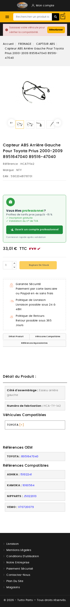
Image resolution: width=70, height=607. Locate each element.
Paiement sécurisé (19, 568)
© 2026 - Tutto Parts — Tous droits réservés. (35, 600)
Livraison (12, 544)
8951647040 (29, 456)
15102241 (26, 474)
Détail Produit (16, 337)
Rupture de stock (38, 265)
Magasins (13, 587)
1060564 (29, 485)
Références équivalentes (34, 343)
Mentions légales (18, 550)
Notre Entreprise (17, 562)
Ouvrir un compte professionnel (37, 229)
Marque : (9, 170)
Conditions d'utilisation (22, 556)
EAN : (6, 176)
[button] (11, 122)
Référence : (11, 164)
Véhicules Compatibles (47, 337)
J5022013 (30, 496)
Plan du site (14, 581)
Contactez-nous (18, 575)
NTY (19, 170)
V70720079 (26, 507)
